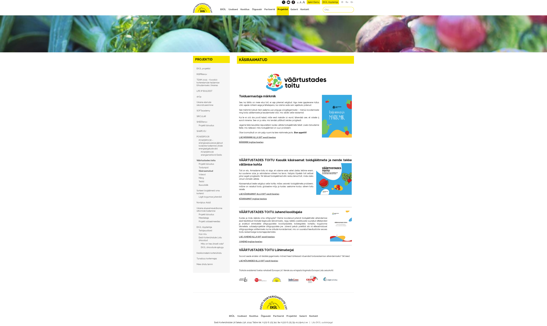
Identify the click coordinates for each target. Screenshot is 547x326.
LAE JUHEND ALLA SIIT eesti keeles (257, 237)
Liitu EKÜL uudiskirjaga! (322, 322)
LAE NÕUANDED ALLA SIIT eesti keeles (258, 261)
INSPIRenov (202, 74)
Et (342, 2)
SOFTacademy (203, 111)
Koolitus (244, 9)
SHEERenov (202, 122)
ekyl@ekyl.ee (302, 322)
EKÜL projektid (203, 68)
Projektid (283, 9)
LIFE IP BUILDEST (204, 91)
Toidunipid (203, 167)
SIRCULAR (201, 116)
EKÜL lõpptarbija (330, 2)
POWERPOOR (203, 137)
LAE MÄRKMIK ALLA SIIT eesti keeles (257, 137)
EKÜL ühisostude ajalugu (212, 247)
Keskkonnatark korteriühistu (209, 253)
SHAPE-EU (201, 131)
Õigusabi (257, 9)
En (352, 2)
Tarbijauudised (205, 230)
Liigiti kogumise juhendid (210, 197)
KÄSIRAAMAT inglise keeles (253, 199)
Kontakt (304, 9)
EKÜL (223, 9)
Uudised (233, 9)
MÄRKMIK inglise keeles (251, 142)
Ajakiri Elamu (313, 2)
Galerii (294, 9)
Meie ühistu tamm (205, 264)
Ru (347, 2)
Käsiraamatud (206, 171)
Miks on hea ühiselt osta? (212, 244)
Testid (201, 181)
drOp (199, 97)
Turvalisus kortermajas (207, 258)
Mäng (201, 178)
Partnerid (269, 9)
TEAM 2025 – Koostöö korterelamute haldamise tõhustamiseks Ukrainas (208, 82)
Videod (202, 174)
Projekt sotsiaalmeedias (209, 221)
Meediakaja (204, 218)
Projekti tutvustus (206, 125)
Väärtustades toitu (206, 160)
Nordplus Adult (204, 202)
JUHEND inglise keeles (250, 242)
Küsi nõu (203, 234)
